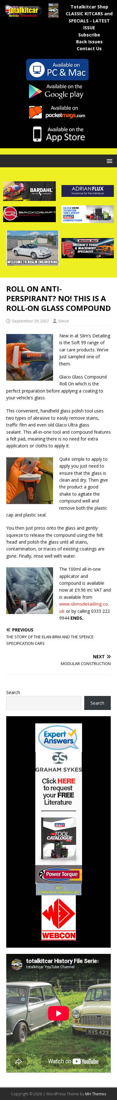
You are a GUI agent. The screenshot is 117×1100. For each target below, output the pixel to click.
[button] (108, 160)
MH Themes (95, 1094)
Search (13, 692)
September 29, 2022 (30, 321)
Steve (63, 321)
